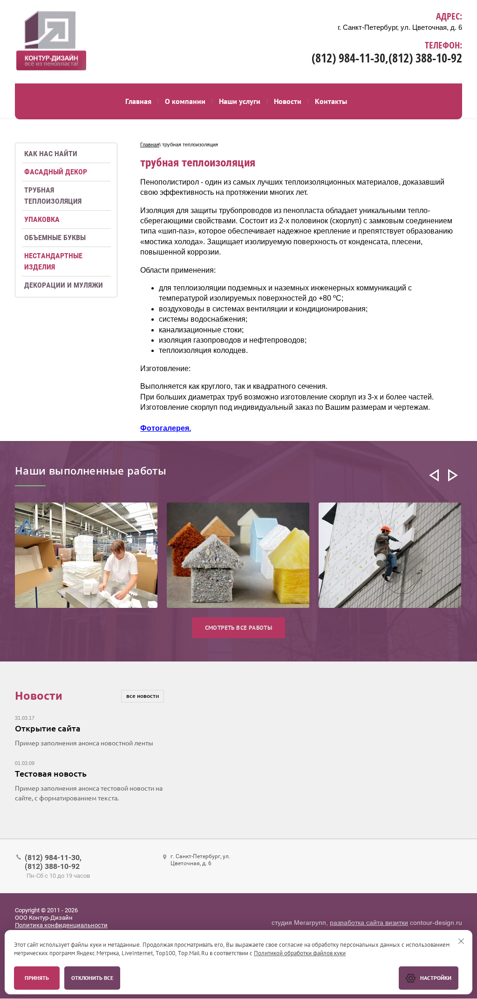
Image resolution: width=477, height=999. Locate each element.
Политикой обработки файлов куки (300, 953)
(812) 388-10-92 (425, 57)
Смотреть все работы (239, 628)
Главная (149, 144)
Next (452, 475)
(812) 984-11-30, (350, 57)
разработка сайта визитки (369, 922)
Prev (434, 475)
